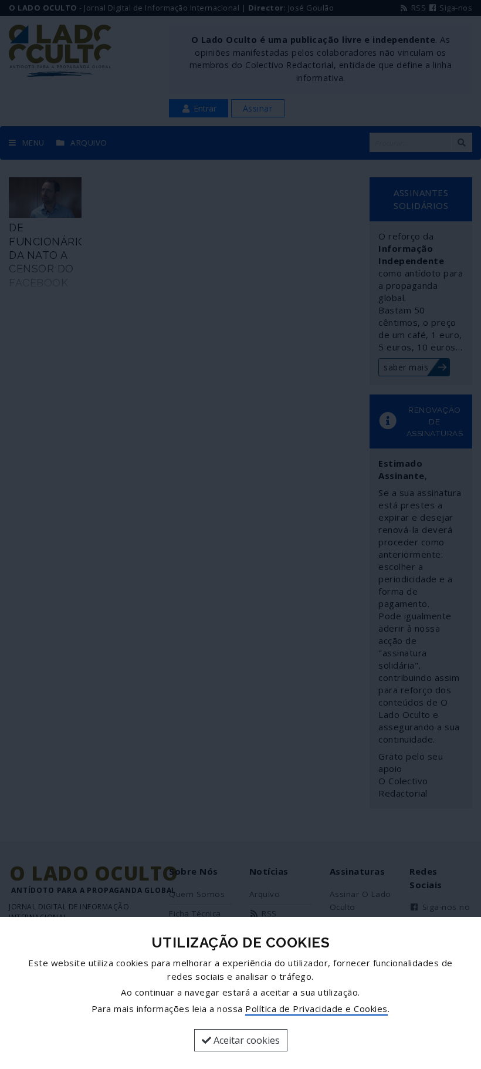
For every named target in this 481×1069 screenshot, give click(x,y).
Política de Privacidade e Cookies (316, 1008)
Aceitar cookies (245, 1040)
